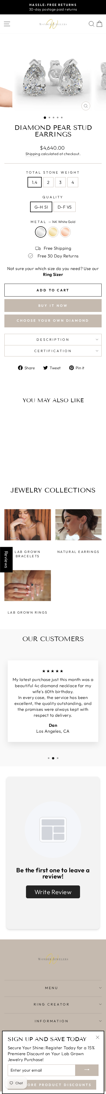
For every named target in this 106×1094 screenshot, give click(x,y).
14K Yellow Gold (53, 232)
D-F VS (65, 207)
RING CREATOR (52, 1004)
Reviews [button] (6, 559)
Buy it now (53, 305)
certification (53, 351)
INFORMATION (52, 1021)
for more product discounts (52, 1085)
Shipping (32, 153)
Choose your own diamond (53, 320)
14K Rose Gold (65, 232)
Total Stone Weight (53, 172)
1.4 (34, 182)
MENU (52, 988)
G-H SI (41, 207)
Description (53, 339)
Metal (53, 222)
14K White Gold (41, 232)
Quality (53, 197)
